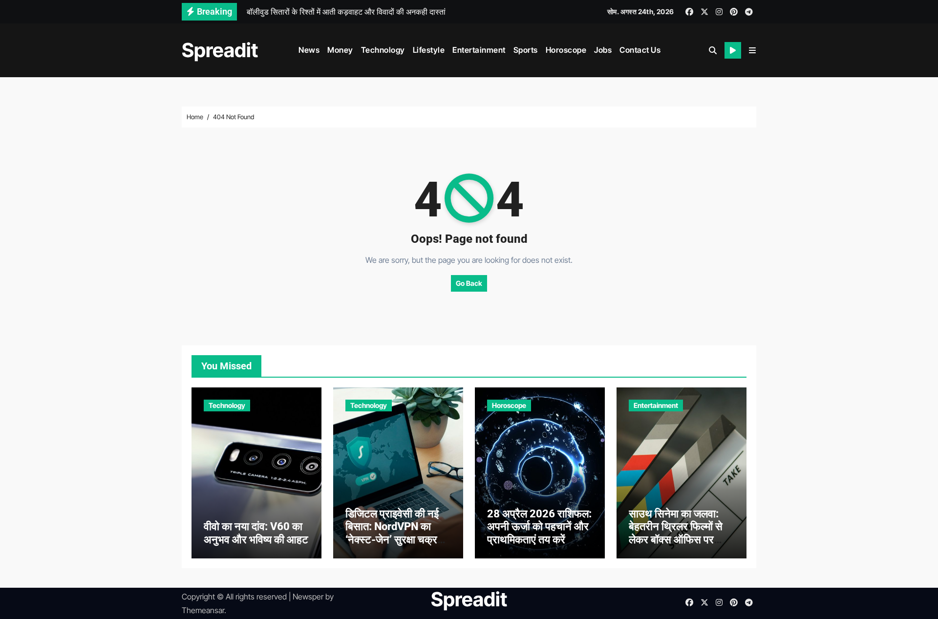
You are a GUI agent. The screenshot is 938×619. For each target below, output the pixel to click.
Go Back (469, 283)
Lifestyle (429, 50)
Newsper (308, 596)
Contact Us (640, 50)
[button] (752, 50)
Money (340, 50)
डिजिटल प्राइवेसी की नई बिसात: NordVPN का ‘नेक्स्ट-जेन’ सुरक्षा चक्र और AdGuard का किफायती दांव (392, 540)
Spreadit (220, 50)
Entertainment (479, 50)
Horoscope (566, 50)
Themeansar (203, 610)
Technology (383, 50)
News (309, 50)
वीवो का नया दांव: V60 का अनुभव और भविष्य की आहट (256, 532)
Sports (525, 50)
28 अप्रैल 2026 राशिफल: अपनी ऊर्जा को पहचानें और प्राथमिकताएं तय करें (539, 527)
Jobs (603, 50)
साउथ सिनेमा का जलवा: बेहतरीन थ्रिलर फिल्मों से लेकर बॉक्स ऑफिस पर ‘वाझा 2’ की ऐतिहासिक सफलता (676, 540)
